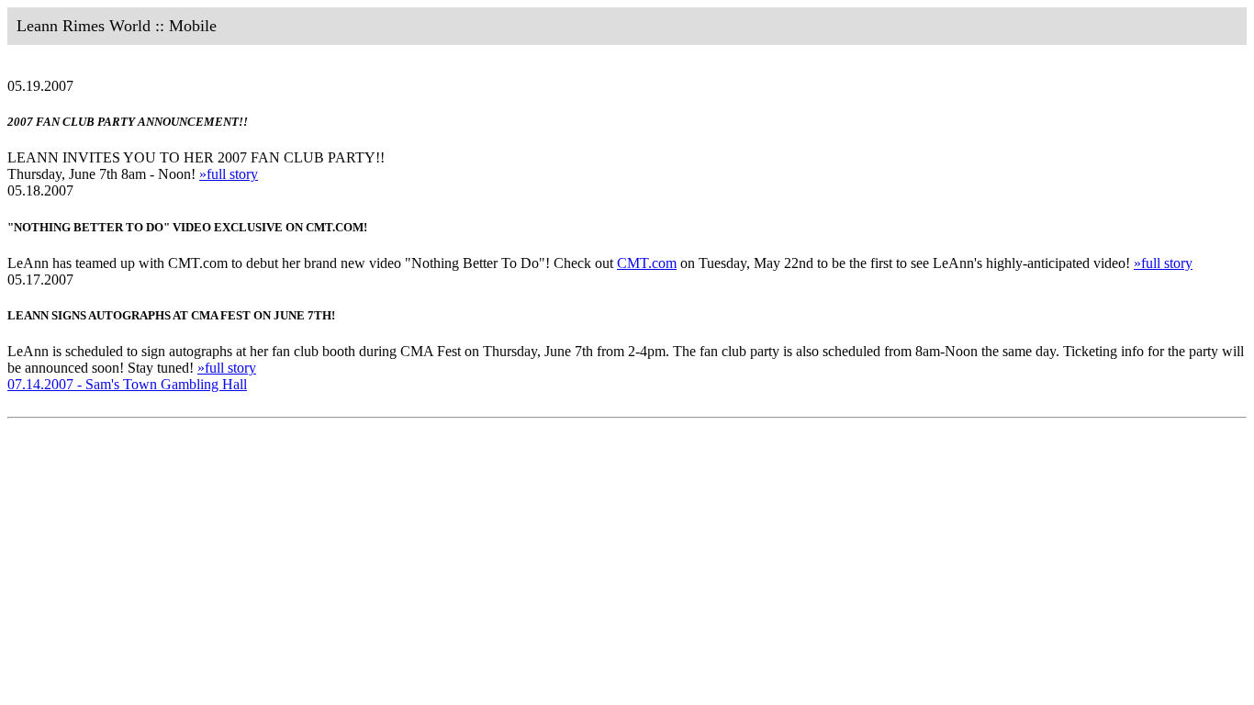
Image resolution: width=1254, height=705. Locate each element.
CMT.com (647, 263)
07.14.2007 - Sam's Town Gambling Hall (127, 384)
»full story (228, 174)
